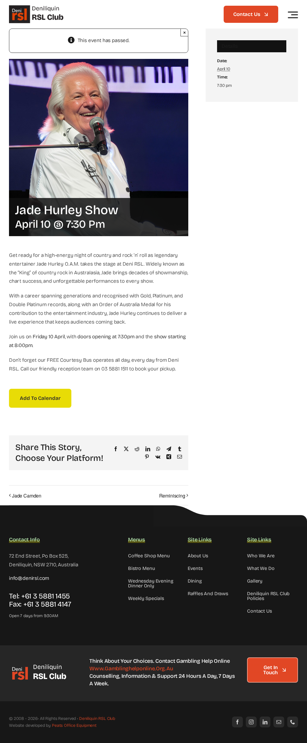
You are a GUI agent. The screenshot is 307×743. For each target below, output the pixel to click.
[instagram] (251, 722)
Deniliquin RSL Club (97, 718)
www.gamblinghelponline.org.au (131, 668)
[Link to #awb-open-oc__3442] (293, 14)
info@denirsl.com (29, 578)
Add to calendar (40, 398)
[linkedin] (265, 722)
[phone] (292, 722)
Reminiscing (172, 495)
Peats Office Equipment (74, 725)
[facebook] (237, 722)
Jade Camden (26, 495)
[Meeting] (39, 665)
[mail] (278, 722)
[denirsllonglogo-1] (37, 7)
